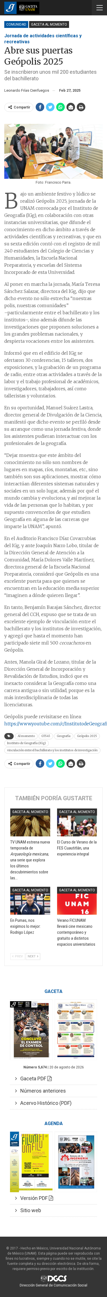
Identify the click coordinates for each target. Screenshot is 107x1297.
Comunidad (16, 24)
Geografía (63, 736)
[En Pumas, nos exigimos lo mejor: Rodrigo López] (30, 901)
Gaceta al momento (49, 24)
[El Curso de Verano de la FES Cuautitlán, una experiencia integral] (77, 822)
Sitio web (29, 1210)
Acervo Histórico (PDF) (44, 1103)
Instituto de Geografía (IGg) (26, 743)
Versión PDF (33, 1198)
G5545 (45, 736)
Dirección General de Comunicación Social (53, 1285)
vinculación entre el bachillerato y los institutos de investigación (52, 750)
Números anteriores (41, 1091)
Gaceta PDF (32, 1078)
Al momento (26, 736)
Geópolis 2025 (87, 736)
